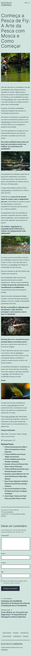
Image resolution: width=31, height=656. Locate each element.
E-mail (3, 562)
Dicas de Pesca (16, 514)
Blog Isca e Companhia (11, 644)
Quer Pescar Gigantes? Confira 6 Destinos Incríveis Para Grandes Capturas (16, 483)
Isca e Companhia (8, 512)
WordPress (4, 649)
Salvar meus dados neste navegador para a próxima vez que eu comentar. (15, 582)
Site (2, 572)
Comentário (5, 535)
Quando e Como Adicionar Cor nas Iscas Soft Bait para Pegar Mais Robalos (17, 476)
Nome (3, 553)
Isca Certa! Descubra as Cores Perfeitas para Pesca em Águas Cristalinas (16, 491)
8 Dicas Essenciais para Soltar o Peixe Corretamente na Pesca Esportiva (16, 449)
